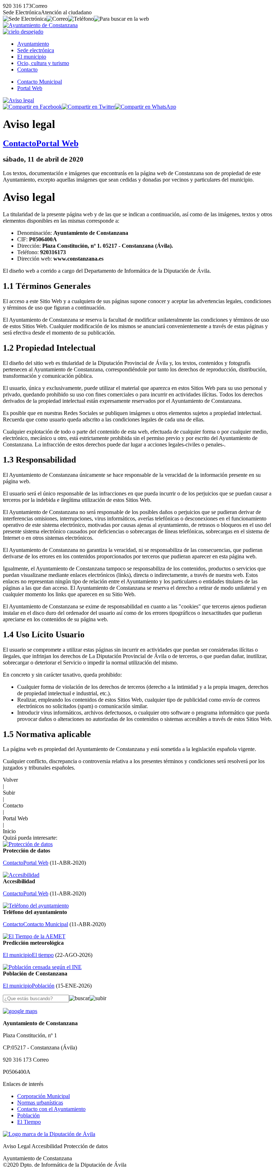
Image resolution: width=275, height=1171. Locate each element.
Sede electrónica (35, 50)
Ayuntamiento (33, 44)
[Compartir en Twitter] (88, 107)
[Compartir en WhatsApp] (145, 107)
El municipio (31, 57)
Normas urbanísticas (40, 1103)
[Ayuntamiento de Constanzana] (40, 25)
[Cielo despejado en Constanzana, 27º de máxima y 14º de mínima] (23, 32)
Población (28, 1115)
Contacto (27, 69)
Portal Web (29, 88)
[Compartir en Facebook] (32, 107)
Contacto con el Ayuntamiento (51, 1109)
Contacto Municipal (39, 82)
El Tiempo (29, 1122)
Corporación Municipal (43, 1096)
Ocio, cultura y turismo (43, 63)
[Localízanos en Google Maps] (20, 1011)
